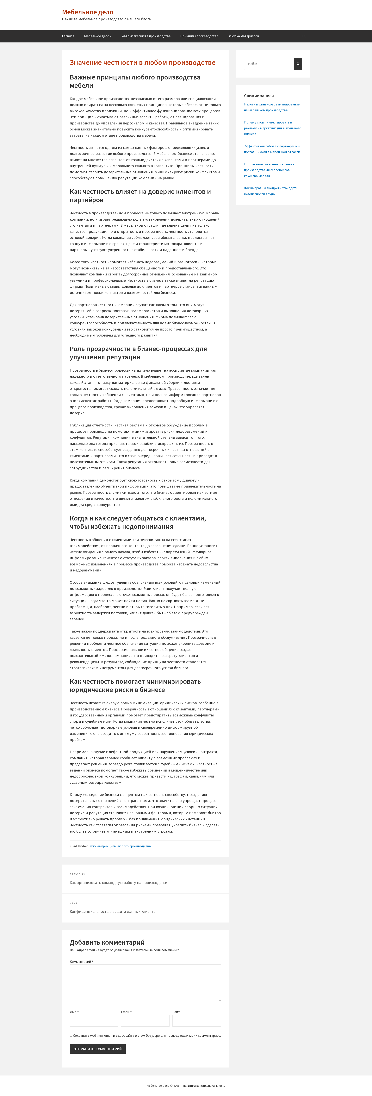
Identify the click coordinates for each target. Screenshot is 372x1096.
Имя (74, 1012)
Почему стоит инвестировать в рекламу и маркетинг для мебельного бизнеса (272, 128)
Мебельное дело (87, 12)
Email (126, 1012)
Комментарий (82, 962)
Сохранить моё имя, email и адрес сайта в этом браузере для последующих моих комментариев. (147, 1035)
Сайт (176, 1012)
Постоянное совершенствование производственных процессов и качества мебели (269, 170)
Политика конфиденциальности (204, 1085)
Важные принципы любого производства (120, 846)
